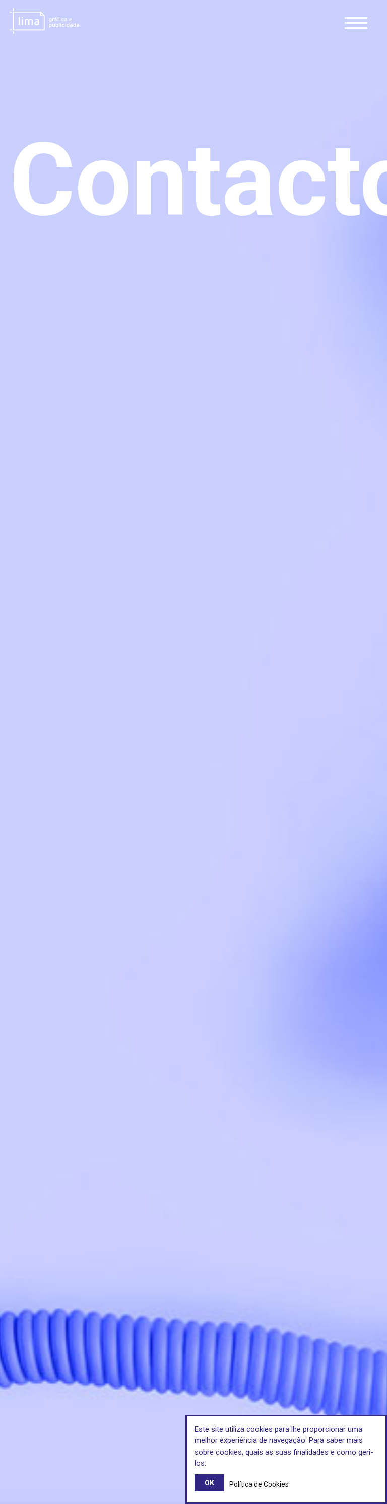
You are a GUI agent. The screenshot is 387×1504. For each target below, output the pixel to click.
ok (209, 1483)
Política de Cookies (259, 1484)
